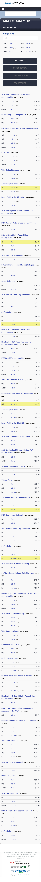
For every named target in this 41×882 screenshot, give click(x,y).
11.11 (13, 622)
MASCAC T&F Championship (12, 358)
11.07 (13, 662)
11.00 (13, 400)
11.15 (13, 600)
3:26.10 (13, 461)
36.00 (28, 48)
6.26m (13, 492)
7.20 (12, 320)
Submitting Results (15, 854)
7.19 (12, 537)
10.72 (28, 44)
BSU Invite (5, 152)
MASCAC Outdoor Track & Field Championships (19, 128)
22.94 (13, 822)
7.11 (12, 484)
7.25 (12, 519)
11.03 (13, 135)
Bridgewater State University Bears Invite (17, 393)
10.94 (13, 119)
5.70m (13, 670)
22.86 (13, 474)
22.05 (13, 143)
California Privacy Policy (21, 852)
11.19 (13, 682)
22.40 (13, 626)
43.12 (13, 109)
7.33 (12, 797)
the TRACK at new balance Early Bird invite (17, 573)
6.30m (13, 588)
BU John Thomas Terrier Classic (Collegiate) (18, 265)
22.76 (13, 639)
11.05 (13, 101)
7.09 (12, 470)
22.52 (13, 105)
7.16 (12, 299)
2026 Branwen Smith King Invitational (15, 295)
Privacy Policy (8, 852)
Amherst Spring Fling (9, 184)
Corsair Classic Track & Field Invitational (16, 676)
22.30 (13, 178)
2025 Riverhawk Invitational (12, 255)
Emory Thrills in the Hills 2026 (12, 197)
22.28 (13, 205)
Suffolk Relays (6, 312)
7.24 (12, 745)
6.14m (13, 418)
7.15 (12, 272)
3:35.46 (13, 289)
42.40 (13, 608)
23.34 (13, 835)
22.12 (13, 554)
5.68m (13, 757)
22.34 (13, 541)
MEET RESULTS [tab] (20, 60)
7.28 (12, 780)
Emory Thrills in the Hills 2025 (12, 423)
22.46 (13, 568)
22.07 (13, 349)
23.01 (13, 653)
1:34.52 (13, 839)
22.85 (13, 604)
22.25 (13, 523)
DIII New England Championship (13, 115)
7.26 (12, 580)
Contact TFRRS (26, 854)
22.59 (13, 192)
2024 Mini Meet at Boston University (15, 564)
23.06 (13, 715)
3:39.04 (13, 788)
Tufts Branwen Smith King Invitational (15, 529)
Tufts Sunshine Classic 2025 (12, 380)
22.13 (13, 457)
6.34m (28, 52)
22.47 (13, 584)
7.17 (12, 533)
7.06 (10, 44)
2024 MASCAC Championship (12, 614)
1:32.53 (13, 805)
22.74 (13, 370)
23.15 (13, 784)
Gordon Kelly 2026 (8, 281)
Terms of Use (33, 852)
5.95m (13, 735)
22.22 (13, 217)
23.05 (13, 731)
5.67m (13, 691)
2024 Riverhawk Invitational (12, 762)
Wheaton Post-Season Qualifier (13, 466)
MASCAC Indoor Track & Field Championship (18, 720)
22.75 (13, 123)
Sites (7, 854)
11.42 (13, 366)
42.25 (13, 388)
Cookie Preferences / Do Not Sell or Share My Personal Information (21, 856)
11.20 (13, 174)
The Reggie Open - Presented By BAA (15, 497)
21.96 (11, 48)
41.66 (13, 374)
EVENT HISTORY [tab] (20, 68)
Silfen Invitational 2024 (10, 645)
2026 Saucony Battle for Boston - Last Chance (18, 223)
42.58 (13, 147)
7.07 (12, 246)
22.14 (13, 259)
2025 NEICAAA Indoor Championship (15, 437)
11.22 (13, 201)
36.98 (13, 801)
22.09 (13, 336)
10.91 (13, 139)
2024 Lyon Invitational (9, 793)
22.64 (13, 307)
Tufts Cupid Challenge (9, 741)
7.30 (12, 727)
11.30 (13, 635)
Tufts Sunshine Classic (10, 631)
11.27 (13, 649)
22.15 (13, 161)
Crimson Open (6, 480)
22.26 (13, 276)
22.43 (13, 441)
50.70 (11, 52)
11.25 (13, 362)
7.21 (12, 316)
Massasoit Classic (8, 776)
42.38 (13, 353)
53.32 (13, 414)
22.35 (13, 666)
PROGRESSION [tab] (20, 83)
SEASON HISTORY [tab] (20, 75)
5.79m (13, 826)
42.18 (13, 165)
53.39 (13, 753)
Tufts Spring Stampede (10, 170)
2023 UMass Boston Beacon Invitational (16, 811)
